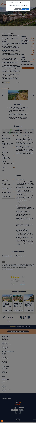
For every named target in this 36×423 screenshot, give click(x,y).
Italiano (25, 9)
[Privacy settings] (2, 421)
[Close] (28, 3)
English (18, 9)
